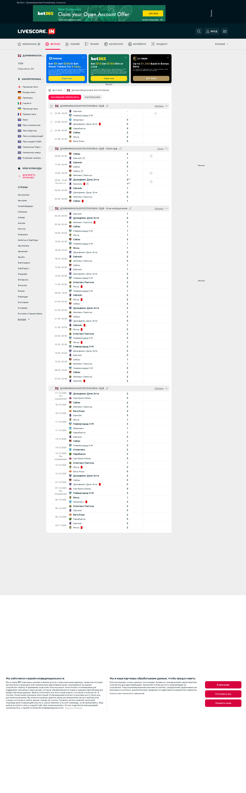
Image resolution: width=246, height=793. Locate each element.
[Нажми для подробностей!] (108, 113)
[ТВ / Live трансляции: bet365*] (155, 113)
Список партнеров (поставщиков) (127, 693)
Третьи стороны (73, 708)
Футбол (57, 90)
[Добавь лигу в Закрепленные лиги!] (107, 106)
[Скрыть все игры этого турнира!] (166, 106)
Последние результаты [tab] (65, 97)
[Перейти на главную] (43, 31)
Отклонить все (223, 694)
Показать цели (223, 703)
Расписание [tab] (92, 97)
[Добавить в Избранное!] (51, 113)
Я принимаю (223, 685)
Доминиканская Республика (90, 90)
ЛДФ (20, 63)
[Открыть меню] (224, 31)
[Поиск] (199, 31)
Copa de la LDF (26, 68)
